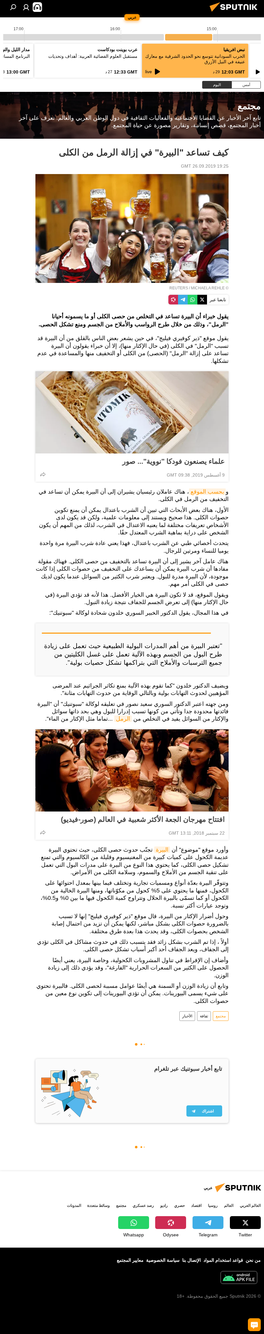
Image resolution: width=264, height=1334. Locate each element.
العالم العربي (250, 1205)
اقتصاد (196, 1205)
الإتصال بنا (191, 1260)
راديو (164, 1205)
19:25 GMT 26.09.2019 (205, 166)
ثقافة (204, 1016)
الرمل (123, 718)
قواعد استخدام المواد (223, 1260)
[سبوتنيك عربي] (235, 12)
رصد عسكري (143, 1205)
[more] (42, 474)
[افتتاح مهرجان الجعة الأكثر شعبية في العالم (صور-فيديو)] (132, 770)
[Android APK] (239, 1278)
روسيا (213, 1205)
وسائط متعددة (98, 1205)
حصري (179, 1205)
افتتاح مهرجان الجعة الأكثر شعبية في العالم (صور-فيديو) (143, 819)
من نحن (253, 1260)
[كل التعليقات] (254, 1324)
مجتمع (221, 1016)
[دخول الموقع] (26, 7)
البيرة (162, 850)
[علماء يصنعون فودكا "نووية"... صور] (132, 412)
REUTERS (178, 288)
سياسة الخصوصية (163, 1260)
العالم (228, 1205)
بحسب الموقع (207, 491)
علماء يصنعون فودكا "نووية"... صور (173, 461)
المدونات (74, 1205)
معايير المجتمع (130, 1260)
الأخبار (187, 1016)
